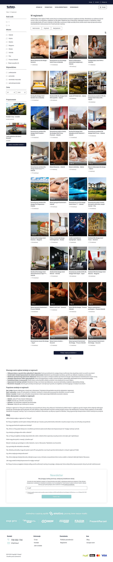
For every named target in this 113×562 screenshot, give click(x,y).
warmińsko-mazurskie (15, 79)
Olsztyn (11, 49)
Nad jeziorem (56, 28)
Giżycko (11, 42)
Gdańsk (11, 35)
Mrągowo (11, 45)
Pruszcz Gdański (13, 59)
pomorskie (11, 76)
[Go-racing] (47, 521)
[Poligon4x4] (64, 521)
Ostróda (11, 52)
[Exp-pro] (11, 521)
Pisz (10, 56)
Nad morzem (36, 28)
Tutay (7, 12)
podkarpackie (12, 72)
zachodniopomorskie (14, 83)
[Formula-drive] (29, 521)
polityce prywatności (69, 484)
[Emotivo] (56, 513)
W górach (46, 28)
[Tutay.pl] (11, 7)
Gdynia (11, 38)
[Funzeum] (79, 521)
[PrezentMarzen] (98, 521)
